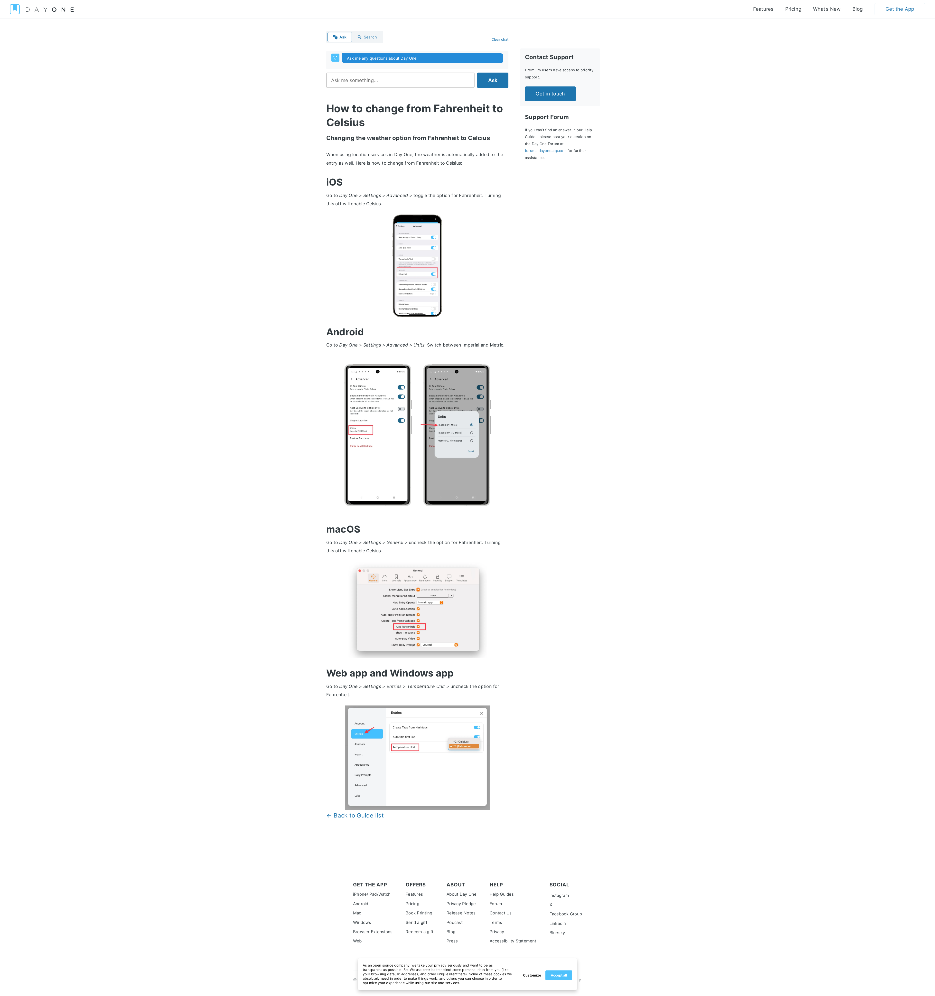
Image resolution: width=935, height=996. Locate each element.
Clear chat (500, 39)
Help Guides (502, 894)
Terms (496, 922)
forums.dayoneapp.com (546, 150)
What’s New (827, 9)
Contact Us (501, 913)
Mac (357, 913)
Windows (362, 922)
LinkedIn (558, 923)
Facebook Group (566, 913)
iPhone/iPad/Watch (372, 894)
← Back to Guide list (355, 815)
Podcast (455, 922)
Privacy (497, 931)
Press (452, 941)
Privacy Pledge (461, 903)
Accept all (559, 975)
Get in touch (550, 94)
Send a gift (416, 922)
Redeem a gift (419, 931)
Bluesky (557, 932)
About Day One (462, 894)
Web (357, 941)
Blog (857, 9)
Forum (496, 903)
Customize (532, 975)
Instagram (559, 895)
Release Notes (461, 913)
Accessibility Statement (513, 941)
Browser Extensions (373, 931)
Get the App (900, 9)
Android (360, 903)
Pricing (793, 9)
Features (763, 9)
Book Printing (419, 913)
